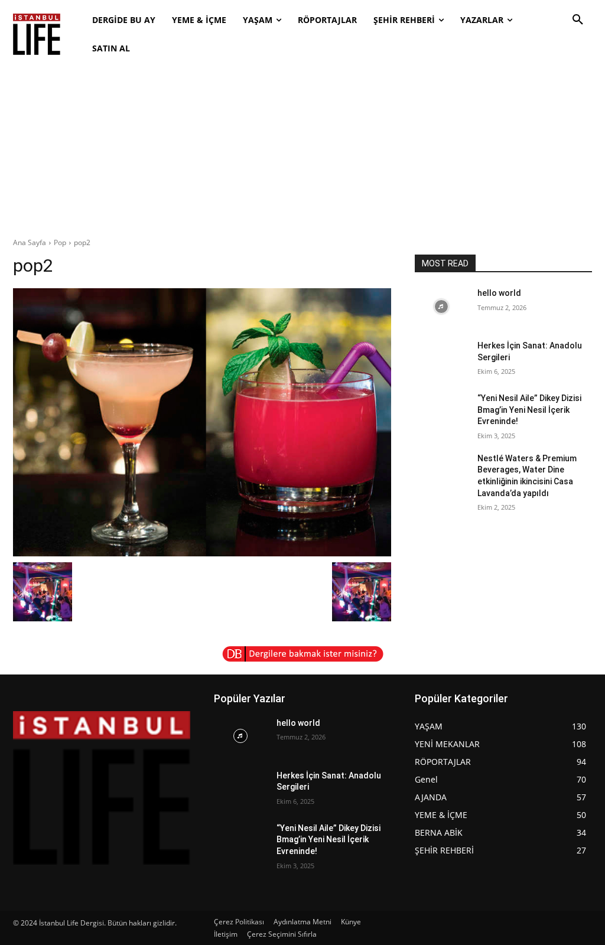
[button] (578, 20)
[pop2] (202, 422)
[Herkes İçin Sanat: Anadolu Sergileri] (441, 358)
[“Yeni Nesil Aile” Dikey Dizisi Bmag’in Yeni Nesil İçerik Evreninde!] (441, 411)
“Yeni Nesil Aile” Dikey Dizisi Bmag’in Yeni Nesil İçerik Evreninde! (529, 409)
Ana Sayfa (29, 242)
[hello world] (441, 306)
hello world (499, 293)
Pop (60, 242)
